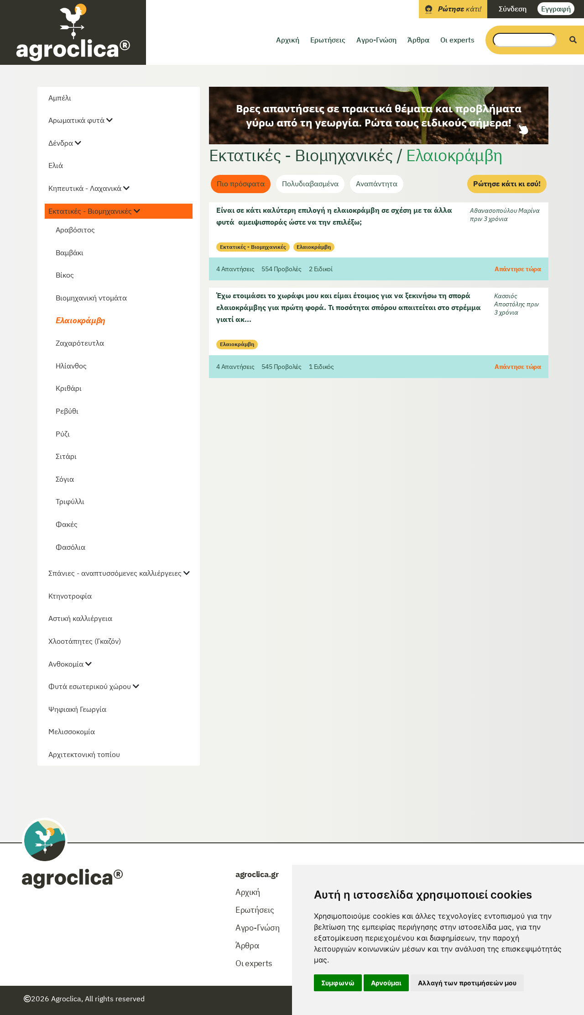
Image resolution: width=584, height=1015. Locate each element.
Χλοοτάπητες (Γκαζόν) (84, 641)
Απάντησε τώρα (518, 269)
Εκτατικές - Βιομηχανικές (90, 211)
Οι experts (457, 39)
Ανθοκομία (65, 663)
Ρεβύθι (67, 410)
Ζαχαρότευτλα (80, 342)
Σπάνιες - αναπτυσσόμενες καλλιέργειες (115, 573)
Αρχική (287, 39)
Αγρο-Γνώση (376, 39)
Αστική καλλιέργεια (80, 618)
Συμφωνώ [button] (338, 983)
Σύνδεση (513, 8)
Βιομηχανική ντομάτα (91, 297)
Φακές (67, 524)
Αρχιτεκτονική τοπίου (84, 754)
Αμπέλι (59, 97)
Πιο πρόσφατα (241, 183)
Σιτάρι (66, 456)
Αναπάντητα (376, 183)
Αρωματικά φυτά (76, 120)
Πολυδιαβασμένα (310, 183)
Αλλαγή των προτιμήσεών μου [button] (467, 983)
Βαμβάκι (69, 252)
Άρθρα (418, 39)
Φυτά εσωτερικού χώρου (89, 686)
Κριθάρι (69, 388)
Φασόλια (70, 547)
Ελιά (55, 165)
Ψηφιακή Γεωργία (77, 709)
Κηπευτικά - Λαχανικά (84, 188)
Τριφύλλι (70, 501)
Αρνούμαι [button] (386, 983)
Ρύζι (63, 433)
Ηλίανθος (71, 365)
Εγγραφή (556, 8)
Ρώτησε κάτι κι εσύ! (507, 183)
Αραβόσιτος (75, 229)
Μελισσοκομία (71, 731)
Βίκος (65, 274)
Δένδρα (60, 142)
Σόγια (65, 479)
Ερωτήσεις (327, 39)
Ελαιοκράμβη (80, 320)
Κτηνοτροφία (70, 595)
